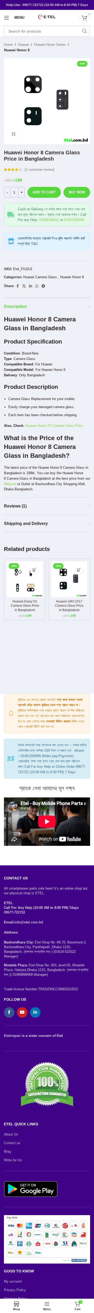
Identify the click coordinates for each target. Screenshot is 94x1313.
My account (13, 1281)
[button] (34, 569)
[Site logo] (47, 17)
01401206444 (74, 220)
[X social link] (24, 286)
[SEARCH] (84, 31)
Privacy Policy (15, 1290)
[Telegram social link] (43, 286)
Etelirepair (12, 1036)
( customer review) (39, 170)
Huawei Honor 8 (17, 50)
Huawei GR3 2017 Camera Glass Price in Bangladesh (69, 606)
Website (10, 484)
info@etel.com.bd (28, 922)
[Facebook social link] (17, 286)
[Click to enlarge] (14, 134)
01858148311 (49, 220)
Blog (7, 1151)
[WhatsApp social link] (37, 286)
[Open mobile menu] (6, 17)
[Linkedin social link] (30, 286)
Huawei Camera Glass (40, 277)
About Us (11, 1134)
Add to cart (44, 192)
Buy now (77, 192)
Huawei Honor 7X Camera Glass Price (54, 426)
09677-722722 (14, 912)
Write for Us (13, 1160)
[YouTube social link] (22, 1012)
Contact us (12, 1143)
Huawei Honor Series (50, 45)
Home (8, 45)
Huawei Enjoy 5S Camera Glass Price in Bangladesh (25, 606)
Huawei (23, 45)
